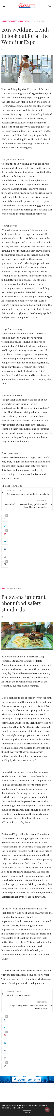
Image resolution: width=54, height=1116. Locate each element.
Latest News (24, 21)
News (3, 588)
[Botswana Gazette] (27, 6)
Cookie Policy (16, 1108)
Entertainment (9, 21)
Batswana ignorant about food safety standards (23, 603)
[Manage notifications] (47, 1109)
